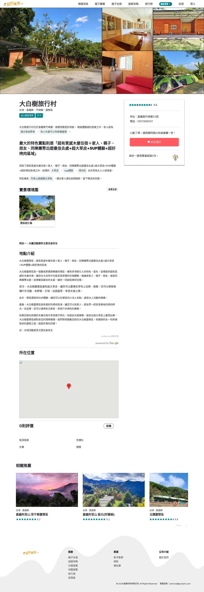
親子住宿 (117, 3)
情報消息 (83, 3)
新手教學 (118, 557)
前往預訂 (155, 142)
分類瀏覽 (73, 565)
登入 (192, 3)
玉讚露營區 (156, 514)
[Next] (51, 207)
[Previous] (23, 207)
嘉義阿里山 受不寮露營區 (32, 514)
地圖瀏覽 (73, 569)
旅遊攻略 (133, 3)
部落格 (71, 577)
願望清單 (165, 4)
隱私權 (117, 565)
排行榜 (149, 3)
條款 (116, 561)
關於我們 (164, 557)
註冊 (181, 3)
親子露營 (100, 3)
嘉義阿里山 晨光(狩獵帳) (99, 514)
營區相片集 (26, 223)
